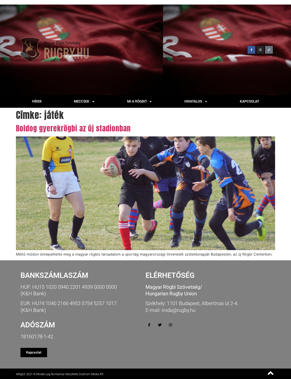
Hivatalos (193, 101)
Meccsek (81, 101)
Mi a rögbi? (137, 101)
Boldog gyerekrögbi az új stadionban (73, 128)
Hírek (37, 101)
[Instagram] (260, 50)
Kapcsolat (249, 101)
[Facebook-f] (251, 50)
